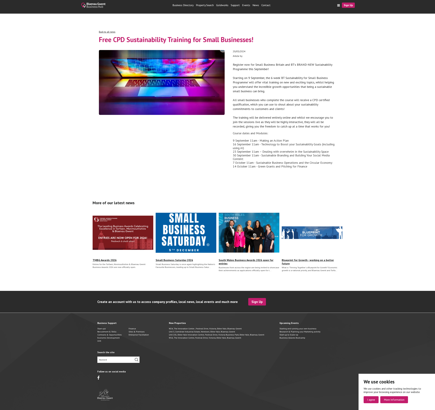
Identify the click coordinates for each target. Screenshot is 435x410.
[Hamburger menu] (338, 5)
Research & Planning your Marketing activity (300, 331)
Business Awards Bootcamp (292, 337)
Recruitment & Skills (106, 331)
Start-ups (101, 328)
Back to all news (107, 31)
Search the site (106, 352)
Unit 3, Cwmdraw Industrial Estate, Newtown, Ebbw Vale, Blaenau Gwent (202, 331)
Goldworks (222, 5)
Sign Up (348, 5)
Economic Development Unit (108, 339)
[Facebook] (98, 377)
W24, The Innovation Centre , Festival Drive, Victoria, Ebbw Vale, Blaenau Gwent (205, 328)
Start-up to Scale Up (289, 334)
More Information (394, 399)
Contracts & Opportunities (109, 334)
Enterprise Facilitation (139, 334)
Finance (132, 328)
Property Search (205, 5)
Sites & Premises (137, 331)
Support (235, 5)
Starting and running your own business (298, 328)
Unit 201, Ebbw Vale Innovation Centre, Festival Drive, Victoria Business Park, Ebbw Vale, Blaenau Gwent (216, 334)
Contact (266, 5)
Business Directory (183, 5)
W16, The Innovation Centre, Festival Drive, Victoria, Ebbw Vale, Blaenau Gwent (205, 337)
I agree (371, 399)
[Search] (137, 360)
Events (246, 5)
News (256, 5)
